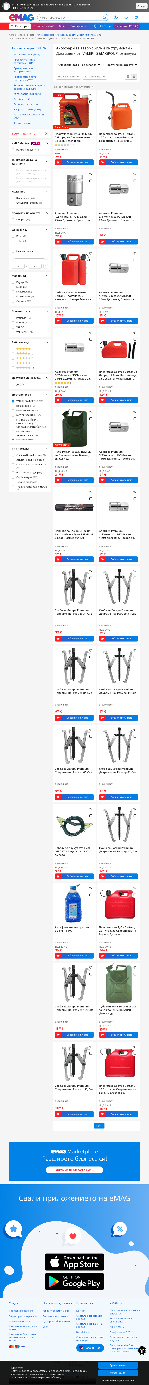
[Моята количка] (136, 17)
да (20, 384)
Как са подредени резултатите (72, 86)
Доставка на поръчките (55, 1316)
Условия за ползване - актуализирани (122, 1320)
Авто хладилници (27, 93)
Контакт (80, 1310)
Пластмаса (24, 291)
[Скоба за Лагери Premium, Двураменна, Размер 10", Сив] (119, 824)
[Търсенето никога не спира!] (21, 17)
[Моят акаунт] (116, 17)
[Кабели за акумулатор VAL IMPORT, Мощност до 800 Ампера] (74, 824)
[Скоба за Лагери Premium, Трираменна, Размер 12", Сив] (74, 1062)
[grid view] (134, 77)
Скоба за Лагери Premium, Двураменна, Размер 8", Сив (117, 770)
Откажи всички (118, 1372)
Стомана (23, 301)
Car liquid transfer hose (31, 455)
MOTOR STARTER (28, 415)
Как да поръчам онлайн (56, 1310)
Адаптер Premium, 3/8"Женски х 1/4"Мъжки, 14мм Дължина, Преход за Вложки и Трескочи (116, 455)
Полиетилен (25, 296)
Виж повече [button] (77, 26)
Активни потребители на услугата (123, 1339)
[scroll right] (132, 65)
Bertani (21, 322)
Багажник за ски (26, 104)
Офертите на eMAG (44, 26)
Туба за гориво (26, 482)
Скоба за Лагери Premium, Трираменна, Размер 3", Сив (73, 611)
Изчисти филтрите (23, 133)
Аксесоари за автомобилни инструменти (79, 34)
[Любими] (126, 17)
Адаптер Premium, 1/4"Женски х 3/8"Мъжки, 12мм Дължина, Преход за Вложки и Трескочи (116, 534)
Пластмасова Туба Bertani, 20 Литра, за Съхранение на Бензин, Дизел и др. (117, 930)
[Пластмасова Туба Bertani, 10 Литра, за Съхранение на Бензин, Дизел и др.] (119, 1062)
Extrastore (24, 431)
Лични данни (117, 1326)
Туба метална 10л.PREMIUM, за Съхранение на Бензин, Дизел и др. (117, 1010)
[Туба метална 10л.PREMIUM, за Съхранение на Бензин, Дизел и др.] (119, 983)
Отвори (141, 6)
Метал (21, 286)
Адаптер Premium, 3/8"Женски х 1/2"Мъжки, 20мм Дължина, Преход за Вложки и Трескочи (116, 216)
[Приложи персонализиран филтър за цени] (45, 266)
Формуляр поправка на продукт (89, 1317)
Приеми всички (118, 1365)
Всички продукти (27, 149)
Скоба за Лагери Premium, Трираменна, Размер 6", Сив (73, 770)
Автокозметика (27, 54)
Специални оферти (29, 202)
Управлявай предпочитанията (118, 1380)
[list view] (128, 77)
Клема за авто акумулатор (31, 466)
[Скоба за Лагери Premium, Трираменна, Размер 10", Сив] (74, 983)
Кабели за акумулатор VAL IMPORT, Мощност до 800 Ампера (72, 851)
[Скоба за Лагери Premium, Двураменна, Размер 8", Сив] (119, 745)
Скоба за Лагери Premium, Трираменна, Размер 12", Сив (74, 1087)
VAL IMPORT (24, 332)
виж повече (24, 123)
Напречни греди (27, 109)
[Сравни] (90, 102)
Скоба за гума (26, 477)
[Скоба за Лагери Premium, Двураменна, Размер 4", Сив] (119, 666)
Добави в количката (77, 162)
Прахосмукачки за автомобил (24, 61)
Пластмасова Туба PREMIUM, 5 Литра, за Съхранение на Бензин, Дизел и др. (74, 137)
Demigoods (25, 405)
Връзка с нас (85, 1303)
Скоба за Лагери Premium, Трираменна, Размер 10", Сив (74, 1008)
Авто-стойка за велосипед (29, 116)
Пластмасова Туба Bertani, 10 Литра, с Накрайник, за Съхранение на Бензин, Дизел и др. (117, 137)
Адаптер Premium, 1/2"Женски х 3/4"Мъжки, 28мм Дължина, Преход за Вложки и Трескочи (72, 375)
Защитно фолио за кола (31, 459)
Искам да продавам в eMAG (74, 1170)
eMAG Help (104, 26)
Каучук (22, 282)
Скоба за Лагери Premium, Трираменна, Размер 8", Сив (73, 691)
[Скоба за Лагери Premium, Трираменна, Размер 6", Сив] (74, 745)
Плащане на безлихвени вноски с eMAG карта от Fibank (22, 1337)
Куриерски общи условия (57, 1321)
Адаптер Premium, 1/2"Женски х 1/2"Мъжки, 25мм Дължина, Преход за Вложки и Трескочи (72, 216)
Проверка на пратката (21, 1310)
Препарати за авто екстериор (25, 78)
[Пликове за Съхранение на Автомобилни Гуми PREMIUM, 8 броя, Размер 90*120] (74, 507)
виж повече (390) (25, 439)
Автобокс (22, 99)
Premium (23, 317)
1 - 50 (21, 240)
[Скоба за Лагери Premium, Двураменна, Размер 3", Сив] (119, 586)
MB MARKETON (27, 410)
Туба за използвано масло (31, 488)
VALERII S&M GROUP (29, 401)
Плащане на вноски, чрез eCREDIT (23, 1328)
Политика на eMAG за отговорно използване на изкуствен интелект (124, 1348)
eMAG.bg (116, 1303)
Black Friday (82, 1332)
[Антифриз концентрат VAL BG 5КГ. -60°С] (74, 903)
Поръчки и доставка (57, 1303)
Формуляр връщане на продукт (89, 1325)
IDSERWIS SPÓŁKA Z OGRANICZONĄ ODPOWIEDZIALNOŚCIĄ (31, 423)
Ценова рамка (24, 251)
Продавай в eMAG (124, 26)
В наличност (25, 198)
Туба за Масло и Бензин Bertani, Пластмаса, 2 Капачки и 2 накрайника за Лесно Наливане (73, 296)
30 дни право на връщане (23, 1316)
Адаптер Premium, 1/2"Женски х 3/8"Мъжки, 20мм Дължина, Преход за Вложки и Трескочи (116, 296)
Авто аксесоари (45, 34)
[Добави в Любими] (91, 95)
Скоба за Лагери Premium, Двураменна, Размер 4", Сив (117, 691)
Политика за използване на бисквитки (125, 1312)
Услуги (13, 1303)
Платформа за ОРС (120, 1332)
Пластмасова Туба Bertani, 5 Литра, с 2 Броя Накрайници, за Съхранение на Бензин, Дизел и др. (118, 375)
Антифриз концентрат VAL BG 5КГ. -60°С (72, 928)
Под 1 (21, 236)
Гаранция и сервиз (19, 1321)
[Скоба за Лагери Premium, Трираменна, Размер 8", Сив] (74, 666)
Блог (45, 1326)
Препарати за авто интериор (25, 70)
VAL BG (21, 327)
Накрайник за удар (29, 472)
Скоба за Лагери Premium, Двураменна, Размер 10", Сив (118, 849)
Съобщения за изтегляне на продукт (90, 1339)
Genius (62, 26)
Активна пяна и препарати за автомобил (29, 87)
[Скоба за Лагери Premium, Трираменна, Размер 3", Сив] (74, 586)
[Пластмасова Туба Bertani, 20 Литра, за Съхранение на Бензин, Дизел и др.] (119, 903)
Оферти (23, 219)
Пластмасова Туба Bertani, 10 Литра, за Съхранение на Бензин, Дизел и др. (117, 1089)
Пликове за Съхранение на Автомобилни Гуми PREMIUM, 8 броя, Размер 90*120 (74, 534)
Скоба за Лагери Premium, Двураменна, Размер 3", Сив (117, 611)
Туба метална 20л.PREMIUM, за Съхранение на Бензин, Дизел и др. (73, 455)
